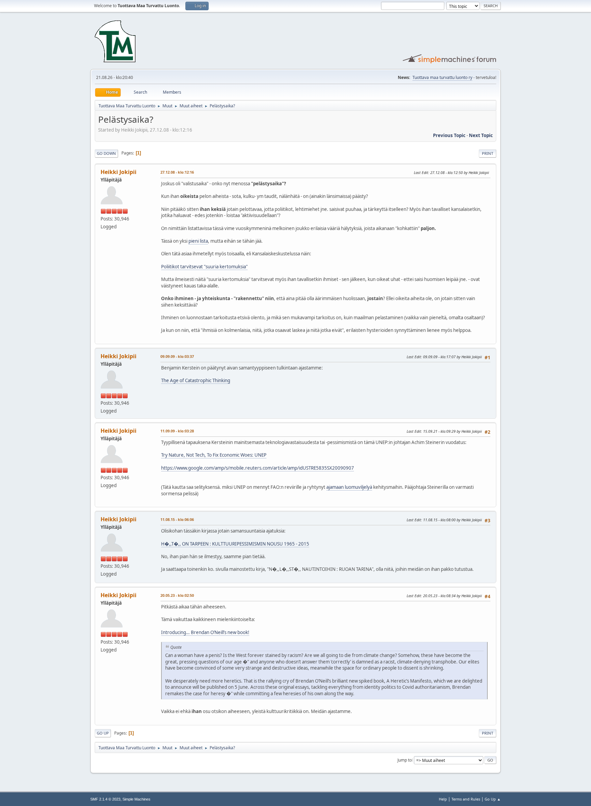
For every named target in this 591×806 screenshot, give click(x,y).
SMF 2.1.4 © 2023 (105, 799)
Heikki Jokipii (118, 172)
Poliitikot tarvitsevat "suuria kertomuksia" (204, 267)
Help (443, 799)
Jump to (404, 760)
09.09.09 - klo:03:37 (177, 356)
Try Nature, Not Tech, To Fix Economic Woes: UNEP (213, 455)
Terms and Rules (465, 799)
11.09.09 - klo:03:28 (177, 430)
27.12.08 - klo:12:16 (177, 172)
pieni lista (198, 241)
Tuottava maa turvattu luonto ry (442, 77)
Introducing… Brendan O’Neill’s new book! (205, 632)
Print (487, 153)
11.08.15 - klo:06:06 (177, 519)
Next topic (481, 135)
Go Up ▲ (493, 799)
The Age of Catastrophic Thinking (195, 380)
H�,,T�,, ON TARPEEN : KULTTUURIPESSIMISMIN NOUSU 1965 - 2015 (235, 544)
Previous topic (449, 135)
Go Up (103, 733)
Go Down (106, 153)
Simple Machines (136, 799)
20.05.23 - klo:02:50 (177, 595)
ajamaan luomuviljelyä (349, 487)
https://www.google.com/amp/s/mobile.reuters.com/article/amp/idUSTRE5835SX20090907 (257, 468)
